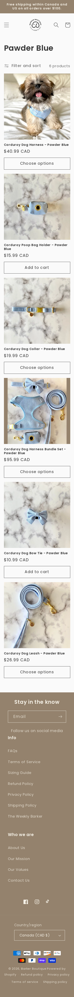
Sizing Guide (19, 772)
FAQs (13, 750)
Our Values (18, 869)
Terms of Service (24, 761)
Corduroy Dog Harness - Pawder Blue (36, 145)
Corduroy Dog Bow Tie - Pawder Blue (36, 553)
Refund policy (32, 975)
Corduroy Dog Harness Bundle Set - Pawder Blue (35, 451)
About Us (16, 847)
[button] (6, 25)
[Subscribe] (60, 717)
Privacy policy (59, 975)
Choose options (37, 163)
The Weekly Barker (25, 816)
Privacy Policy (21, 794)
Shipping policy (55, 982)
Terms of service (24, 982)
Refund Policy (20, 783)
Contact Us (19, 880)
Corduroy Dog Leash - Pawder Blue (34, 653)
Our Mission (19, 858)
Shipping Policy (22, 805)
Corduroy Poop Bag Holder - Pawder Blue (36, 247)
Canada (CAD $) (35, 935)
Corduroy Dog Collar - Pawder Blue (34, 349)
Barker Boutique (33, 969)
